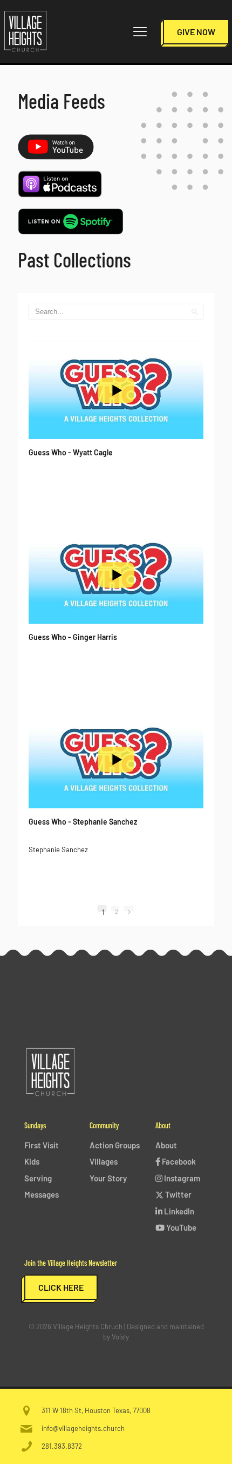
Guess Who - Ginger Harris (73, 637)
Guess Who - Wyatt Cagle (71, 452)
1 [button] (103, 910)
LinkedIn (178, 1211)
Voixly (120, 1336)
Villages (104, 1161)
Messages (41, 1194)
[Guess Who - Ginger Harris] (116, 575)
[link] (56, 147)
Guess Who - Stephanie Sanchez (83, 821)
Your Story (108, 1178)
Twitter (177, 1194)
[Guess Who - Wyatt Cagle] (116, 390)
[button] (129, 908)
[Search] (194, 311)
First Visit (41, 1145)
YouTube (180, 1227)
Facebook (178, 1161)
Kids (31, 1161)
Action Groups (115, 1145)
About (166, 1145)
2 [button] (116, 909)
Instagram (181, 1178)
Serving (38, 1178)
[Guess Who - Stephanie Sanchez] (116, 759)
